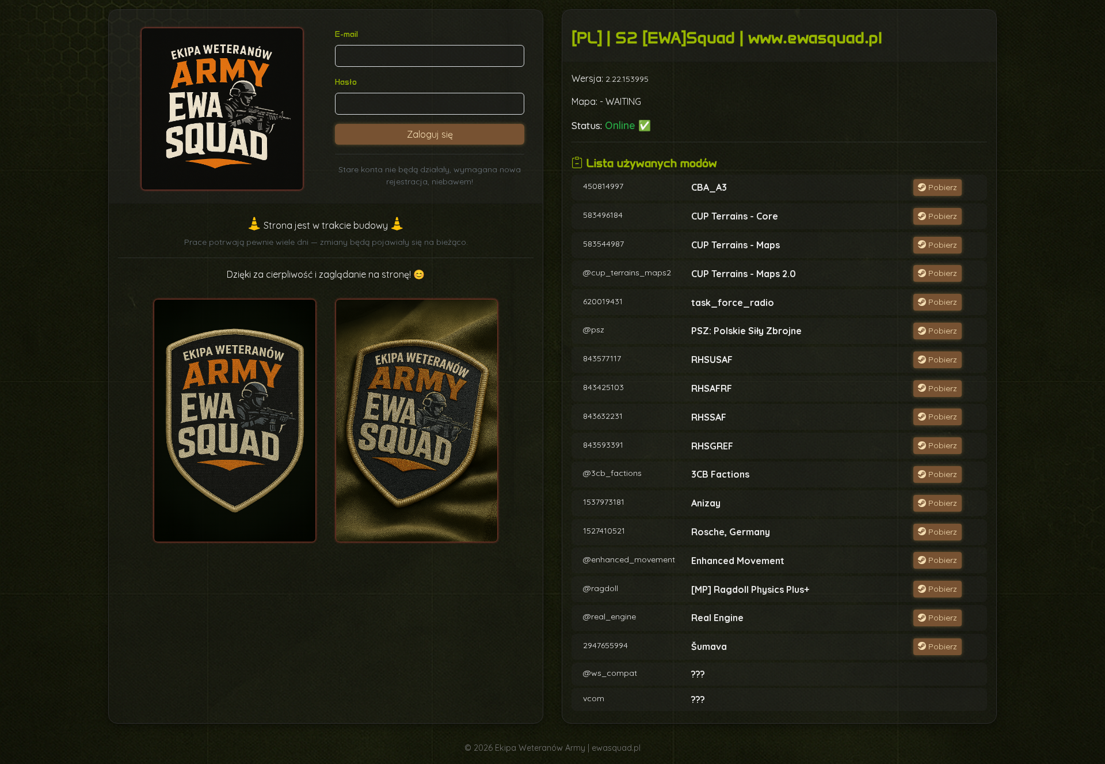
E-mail (346, 34)
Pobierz (941, 187)
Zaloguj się (430, 134)
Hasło (346, 82)
